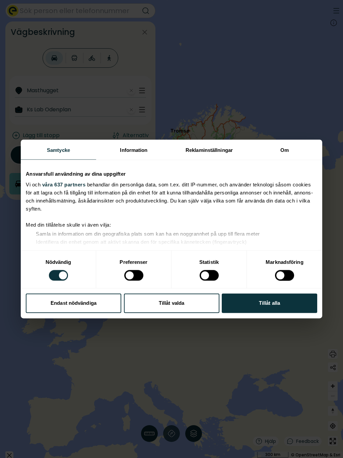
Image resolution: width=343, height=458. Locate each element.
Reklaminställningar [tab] (209, 150)
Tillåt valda (171, 303)
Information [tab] (133, 150)
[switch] (133, 275)
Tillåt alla (269, 303)
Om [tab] (284, 150)
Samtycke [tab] (58, 150)
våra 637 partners (64, 184)
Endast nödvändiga (73, 303)
